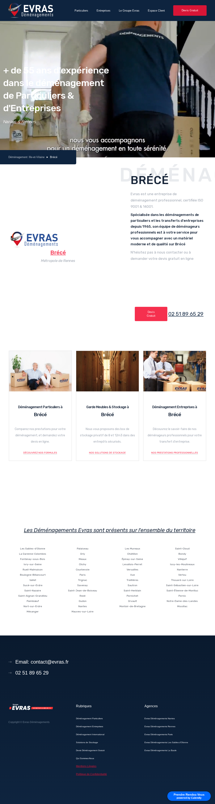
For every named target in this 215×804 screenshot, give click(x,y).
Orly (82, 553)
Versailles (132, 569)
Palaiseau (82, 548)
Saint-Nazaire (32, 590)
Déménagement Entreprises (89, 726)
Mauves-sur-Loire (82, 611)
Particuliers (81, 10)
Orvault (132, 601)
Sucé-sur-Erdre (32, 585)
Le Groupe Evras (129, 10)
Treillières (132, 580)
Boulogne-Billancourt (33, 574)
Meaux (82, 559)
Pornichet (132, 595)
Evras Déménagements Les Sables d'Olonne (166, 742)
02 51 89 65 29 (185, 314)
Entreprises (103, 10)
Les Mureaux (132, 548)
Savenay (82, 585)
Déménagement (18, 157)
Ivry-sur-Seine (33, 564)
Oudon (83, 601)
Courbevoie (82, 569)
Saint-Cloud (182, 548)
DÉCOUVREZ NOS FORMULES (40, 452)
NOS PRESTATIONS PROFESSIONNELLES (174, 452)
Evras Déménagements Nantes (159, 718)
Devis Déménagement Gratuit (90, 750)
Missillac (182, 606)
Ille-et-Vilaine (37, 157)
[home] (30, 10)
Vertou (182, 574)
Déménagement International (90, 734)
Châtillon (132, 553)
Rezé (82, 595)
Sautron (132, 585)
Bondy (182, 553)
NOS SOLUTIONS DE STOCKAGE (107, 452)
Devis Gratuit (190, 10)
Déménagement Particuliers (89, 718)
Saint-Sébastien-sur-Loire (182, 585)
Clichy (82, 564)
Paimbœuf (33, 601)
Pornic (182, 595)
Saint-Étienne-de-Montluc (182, 590)
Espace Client (156, 10)
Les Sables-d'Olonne (32, 548)
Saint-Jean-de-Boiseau (82, 590)
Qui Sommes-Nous (85, 758)
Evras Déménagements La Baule (160, 750)
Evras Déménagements (36, 722)
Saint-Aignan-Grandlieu (32, 595)
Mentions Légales (86, 766)
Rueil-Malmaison (33, 569)
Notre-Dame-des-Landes (182, 601)
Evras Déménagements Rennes (159, 726)
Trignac (82, 580)
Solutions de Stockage (87, 742)
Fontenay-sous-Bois (32, 559)
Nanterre (182, 569)
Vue (132, 574)
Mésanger (33, 611)
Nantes (82, 606)
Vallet (32, 580)
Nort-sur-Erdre (33, 606)
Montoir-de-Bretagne (132, 606)
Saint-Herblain (132, 590)
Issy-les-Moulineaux (182, 564)
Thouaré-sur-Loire (182, 580)
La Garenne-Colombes (32, 553)
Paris (83, 574)
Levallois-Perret (132, 564)
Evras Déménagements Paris (158, 734)
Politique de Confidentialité (91, 774)
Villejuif (182, 559)
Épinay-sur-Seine (132, 559)
